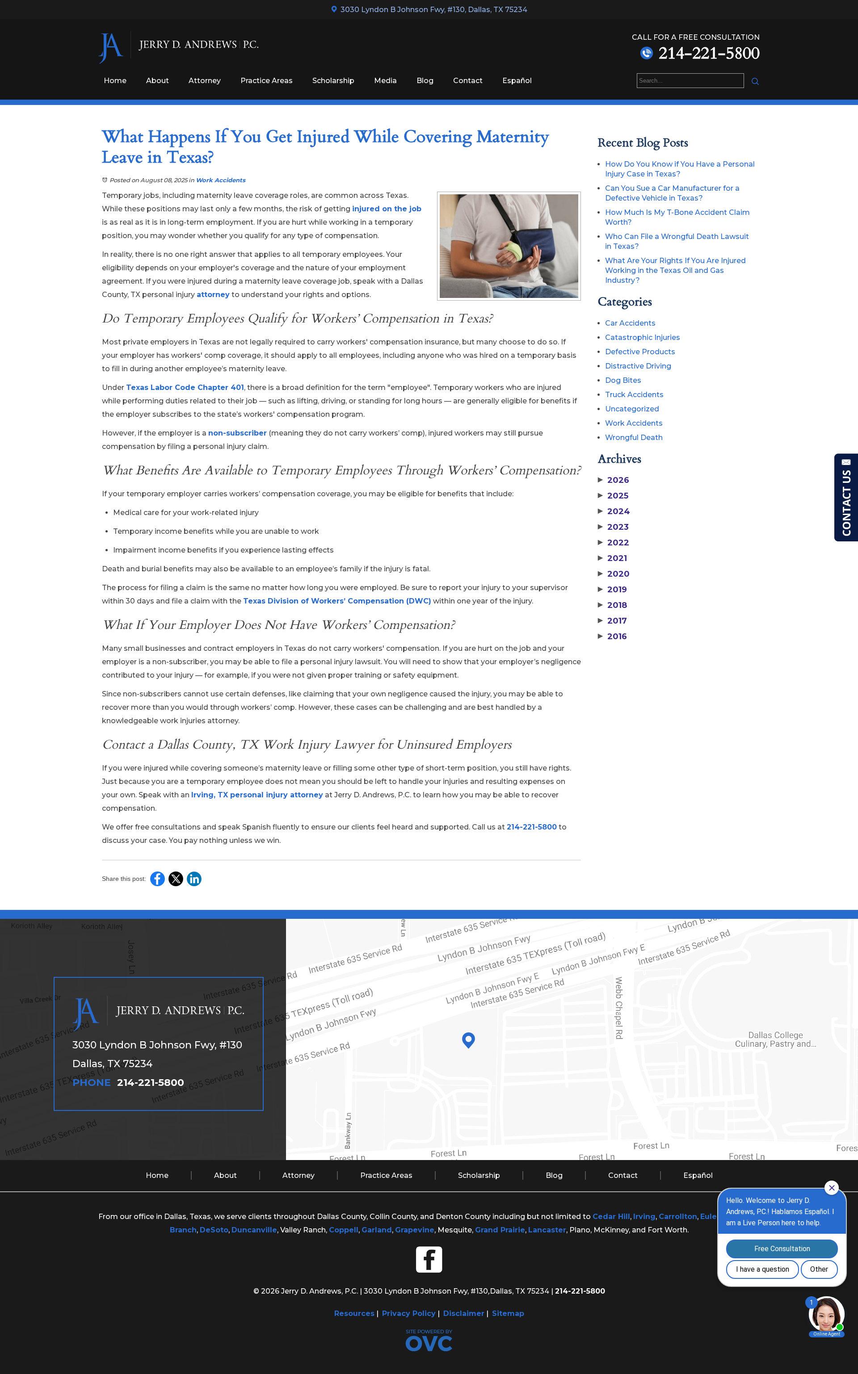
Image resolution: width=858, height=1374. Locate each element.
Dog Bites (623, 380)
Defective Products (640, 352)
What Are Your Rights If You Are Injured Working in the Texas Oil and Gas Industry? (675, 270)
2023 (613, 527)
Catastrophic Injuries (642, 337)
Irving (644, 1216)
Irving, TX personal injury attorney (257, 795)
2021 (612, 558)
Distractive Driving (638, 366)
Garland (377, 1230)
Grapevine (414, 1230)
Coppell (343, 1230)
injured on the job (386, 209)
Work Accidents (220, 180)
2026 (613, 480)
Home (115, 80)
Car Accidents (630, 323)
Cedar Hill (611, 1216)
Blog (424, 80)
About (157, 80)
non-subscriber (237, 433)
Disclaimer (463, 1313)
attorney (213, 294)
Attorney (205, 80)
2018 (612, 605)
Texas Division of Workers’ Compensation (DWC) (337, 601)
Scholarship (333, 80)
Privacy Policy (409, 1313)
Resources (354, 1313)
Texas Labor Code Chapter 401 (185, 387)
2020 (614, 574)
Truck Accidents (634, 394)
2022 (613, 542)
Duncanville (254, 1230)
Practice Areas (266, 80)
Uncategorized (632, 409)
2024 (614, 511)
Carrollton (678, 1216)
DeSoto (214, 1230)
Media (385, 80)
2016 (612, 636)
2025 (613, 495)
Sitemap (508, 1313)
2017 (612, 620)
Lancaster (547, 1230)
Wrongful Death (634, 437)
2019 (612, 589)
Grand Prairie (500, 1230)
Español (517, 80)
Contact (468, 80)
